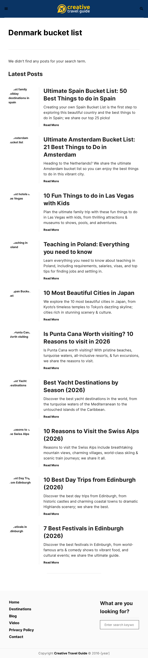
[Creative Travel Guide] (73, 9)
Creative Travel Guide (70, 653)
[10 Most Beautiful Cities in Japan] (21, 302)
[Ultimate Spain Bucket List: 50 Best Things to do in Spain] (21, 100)
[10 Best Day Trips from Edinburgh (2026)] (21, 489)
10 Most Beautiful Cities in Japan (88, 292)
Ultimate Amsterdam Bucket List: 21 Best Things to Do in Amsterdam (89, 147)
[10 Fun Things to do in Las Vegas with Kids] (21, 205)
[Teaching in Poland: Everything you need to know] (21, 254)
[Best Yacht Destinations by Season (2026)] (21, 392)
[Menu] (6, 9)
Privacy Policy (21, 630)
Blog (13, 616)
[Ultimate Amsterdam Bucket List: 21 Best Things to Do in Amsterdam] (21, 149)
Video (14, 623)
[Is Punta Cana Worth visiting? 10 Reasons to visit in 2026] (21, 343)
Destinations (20, 609)
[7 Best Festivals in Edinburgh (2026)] (21, 538)
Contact (16, 637)
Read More (51, 125)
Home (14, 602)
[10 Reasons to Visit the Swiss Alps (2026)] (21, 440)
